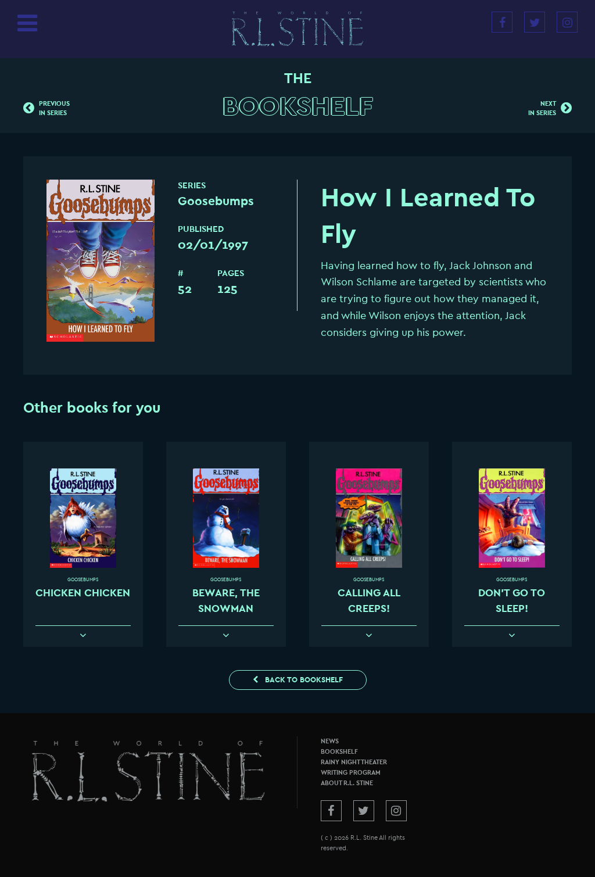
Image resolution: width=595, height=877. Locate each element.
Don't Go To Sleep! (511, 600)
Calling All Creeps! (369, 600)
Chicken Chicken (82, 593)
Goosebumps (82, 579)
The (297, 78)
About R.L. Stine (347, 783)
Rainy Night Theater (354, 762)
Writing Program (351, 772)
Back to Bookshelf (303, 679)
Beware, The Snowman (226, 600)
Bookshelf (298, 106)
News (330, 741)
